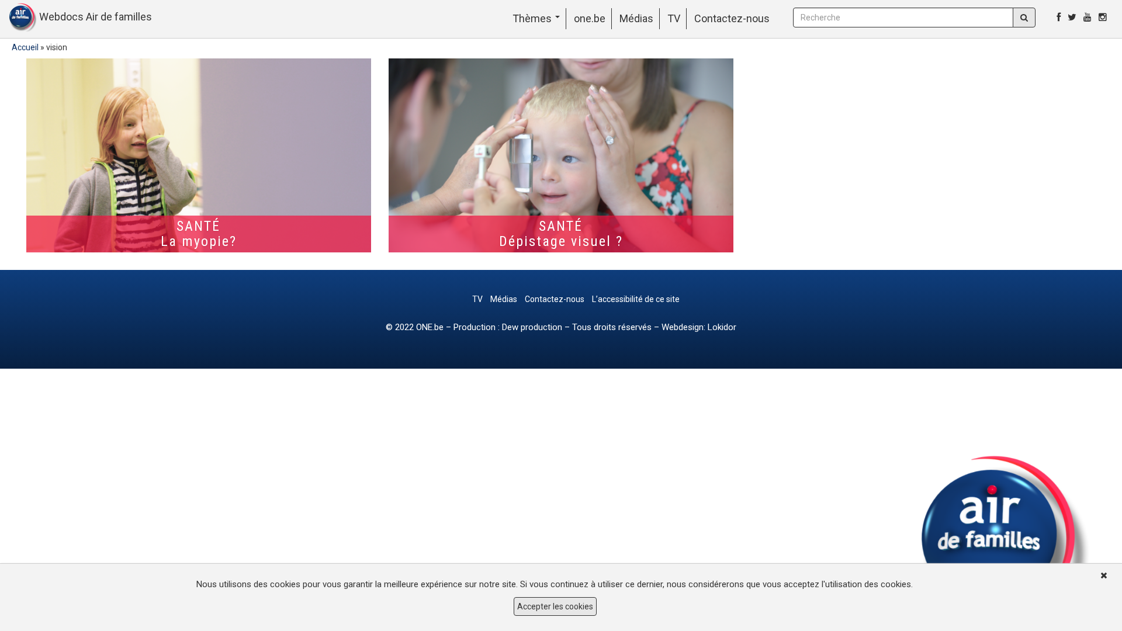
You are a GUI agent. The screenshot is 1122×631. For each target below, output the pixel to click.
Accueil (25, 47)
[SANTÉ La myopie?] (198, 155)
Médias (636, 18)
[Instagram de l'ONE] (1102, 17)
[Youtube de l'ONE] (1087, 17)
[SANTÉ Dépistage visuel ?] (561, 155)
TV (673, 18)
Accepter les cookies (555, 606)
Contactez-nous (732, 18)
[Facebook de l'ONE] (1058, 17)
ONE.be (430, 327)
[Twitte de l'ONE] (1072, 17)
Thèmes (533, 18)
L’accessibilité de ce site (636, 299)
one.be (589, 18)
